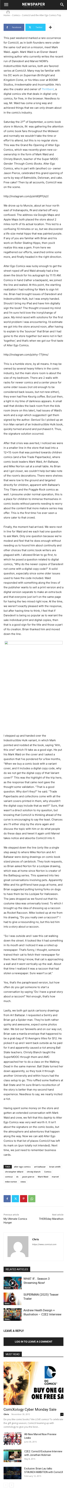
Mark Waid (43, 1176)
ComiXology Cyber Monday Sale (30, 1409)
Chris (16, 12)
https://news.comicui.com (44, 1244)
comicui (9, 1176)
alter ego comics (22, 1166)
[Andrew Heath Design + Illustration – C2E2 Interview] (13, 1314)
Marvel (8, 1287)
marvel (55, 1176)
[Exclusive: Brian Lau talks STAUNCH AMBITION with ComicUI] (12, 1473)
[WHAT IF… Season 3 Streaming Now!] (13, 1283)
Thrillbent (47, 89)
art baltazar (40, 1166)
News (7, 1303)
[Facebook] (7, 1198)
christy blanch (34, 1171)
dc (17, 1176)
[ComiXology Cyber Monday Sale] (33, 1383)
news (23, 1181)
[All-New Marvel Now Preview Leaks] (12, 1438)
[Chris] (8, 12)
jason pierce (28, 1176)
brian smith (55, 1166)
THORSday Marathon (51, 1218)
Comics (47, 1171)
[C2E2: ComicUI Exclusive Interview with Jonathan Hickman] (12, 1456)
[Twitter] (15, 1198)
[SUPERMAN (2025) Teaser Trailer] (13, 1299)
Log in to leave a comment (33, 1341)
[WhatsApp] (31, 1198)
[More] (50, 27)
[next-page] (11, 1485)
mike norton (11, 1181)
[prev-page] (6, 1485)
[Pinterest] (23, 1198)
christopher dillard (14, 1171)
